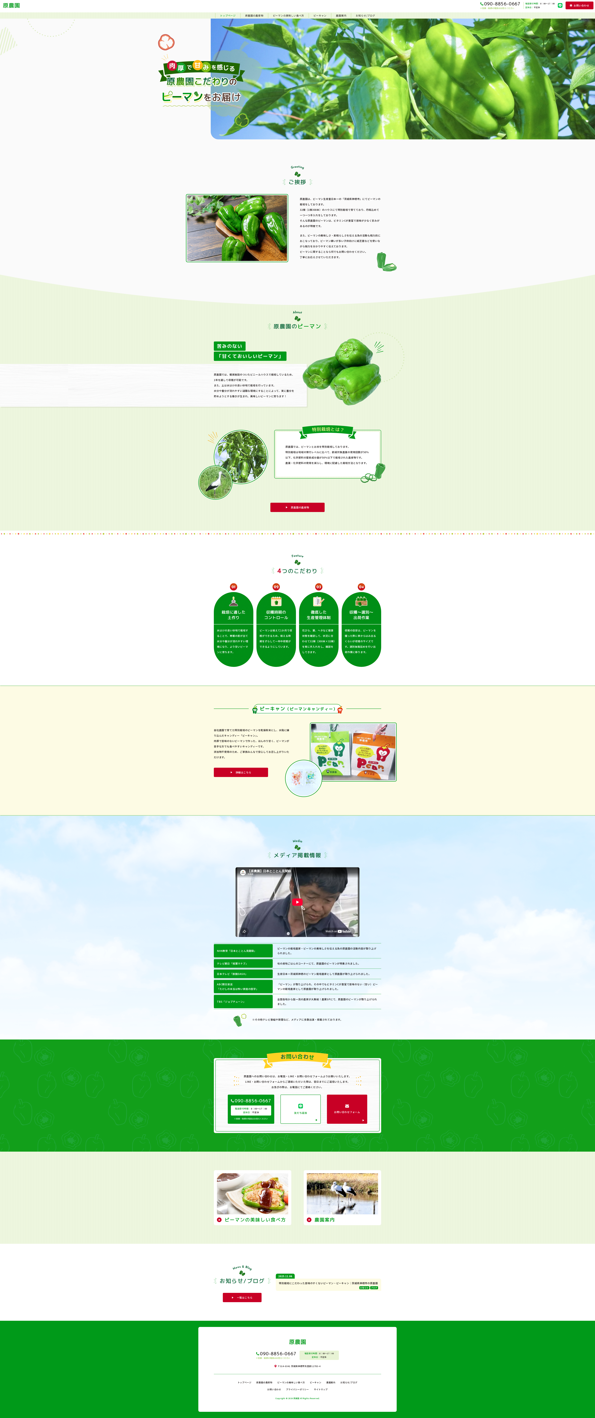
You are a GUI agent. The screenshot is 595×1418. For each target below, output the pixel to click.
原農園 (296, 1398)
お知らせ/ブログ (365, 15)
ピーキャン (319, 15)
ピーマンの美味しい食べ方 (288, 15)
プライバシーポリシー (297, 1389)
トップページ (228, 15)
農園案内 (341, 15)
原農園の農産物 (254, 15)
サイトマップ (321, 1389)
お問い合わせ (274, 1389)
